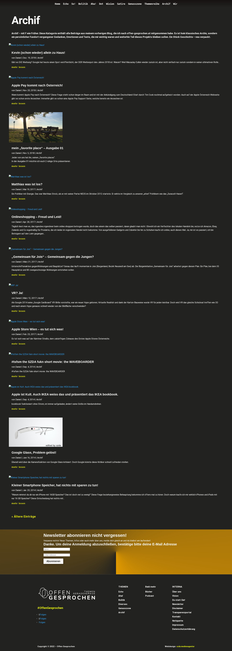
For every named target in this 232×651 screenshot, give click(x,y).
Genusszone (135, 4)
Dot (101, 4)
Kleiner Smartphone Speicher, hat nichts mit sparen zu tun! (55, 485)
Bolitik (83, 4)
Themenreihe (151, 4)
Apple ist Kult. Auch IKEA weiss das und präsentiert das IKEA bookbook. (65, 394)
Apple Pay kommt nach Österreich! (37, 85)
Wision (110, 4)
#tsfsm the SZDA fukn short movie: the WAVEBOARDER (53, 362)
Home (57, 4)
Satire (121, 4)
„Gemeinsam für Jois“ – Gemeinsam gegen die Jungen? (53, 256)
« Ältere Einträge (24, 516)
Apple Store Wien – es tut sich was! (38, 329)
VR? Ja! (17, 293)
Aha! (93, 4)
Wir (175, 4)
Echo (65, 4)
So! (73, 4)
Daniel (18, 58)
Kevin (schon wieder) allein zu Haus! (38, 52)
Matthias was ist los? (27, 184)
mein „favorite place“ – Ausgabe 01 (37, 148)
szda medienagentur (186, 646)
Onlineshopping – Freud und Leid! (36, 217)
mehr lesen (18, 67)
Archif (166, 4)
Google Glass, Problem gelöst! (34, 452)
